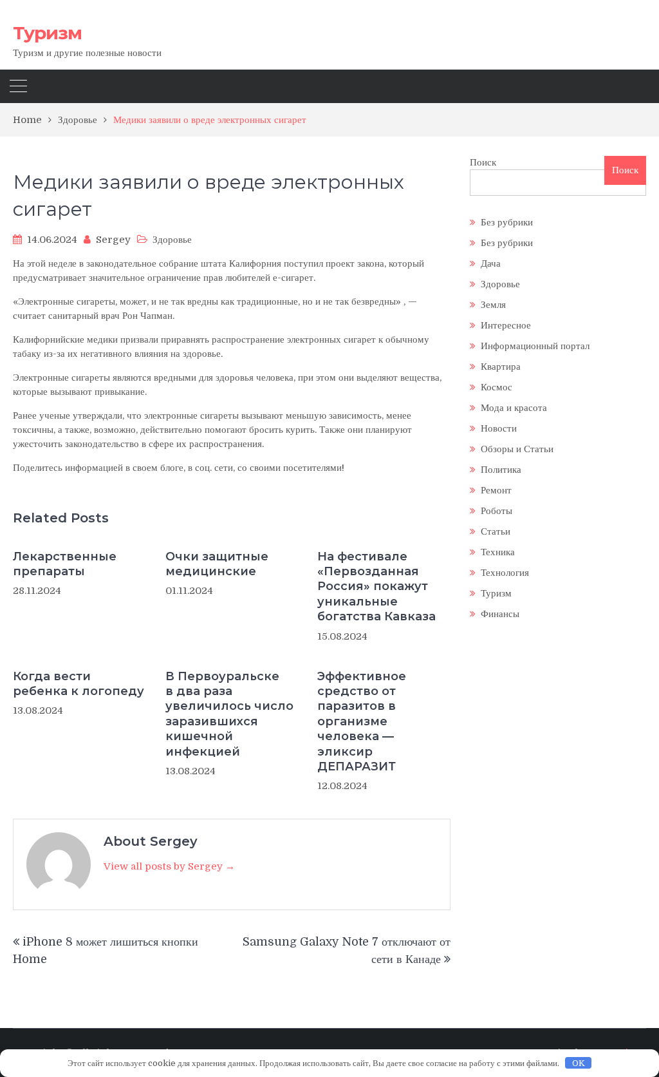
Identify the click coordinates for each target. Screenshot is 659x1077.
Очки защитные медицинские (216, 563)
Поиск (483, 162)
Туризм (47, 33)
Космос (496, 387)
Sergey (113, 239)
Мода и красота (514, 408)
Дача (491, 263)
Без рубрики (507, 222)
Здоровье (172, 239)
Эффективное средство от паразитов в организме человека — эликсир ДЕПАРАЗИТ (361, 721)
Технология (505, 572)
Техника (498, 552)
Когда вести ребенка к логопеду (78, 683)
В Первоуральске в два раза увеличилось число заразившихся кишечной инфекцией (229, 714)
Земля (493, 304)
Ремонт (496, 490)
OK (578, 1063)
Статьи (495, 531)
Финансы (500, 614)
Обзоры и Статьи (517, 449)
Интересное (506, 325)
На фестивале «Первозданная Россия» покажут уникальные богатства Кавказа (376, 586)
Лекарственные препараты (64, 563)
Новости (499, 428)
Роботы (496, 511)
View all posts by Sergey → (169, 866)
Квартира (501, 366)
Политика (501, 469)
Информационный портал (535, 346)
